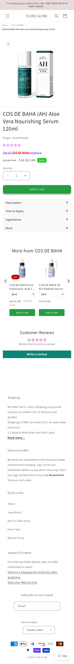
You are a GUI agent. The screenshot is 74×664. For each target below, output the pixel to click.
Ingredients (15, 512)
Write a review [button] (37, 354)
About (11, 503)
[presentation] (5, 281)
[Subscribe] (56, 606)
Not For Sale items (19, 521)
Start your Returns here (22, 582)
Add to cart (22, 312)
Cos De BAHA (17, 25)
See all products (22, 152)
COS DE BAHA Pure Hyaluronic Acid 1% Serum (22, 287)
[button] (7, 16)
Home (4, 25)
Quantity (7, 168)
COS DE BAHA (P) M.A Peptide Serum (51, 287)
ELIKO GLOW (41, 657)
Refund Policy (16, 538)
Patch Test (14, 529)
